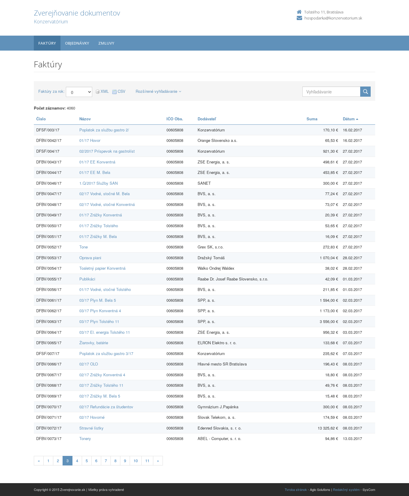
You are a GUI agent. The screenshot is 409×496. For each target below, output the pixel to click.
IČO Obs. (174, 119)
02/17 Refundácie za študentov (106, 406)
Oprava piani (90, 257)
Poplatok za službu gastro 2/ (104, 130)
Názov (85, 119)
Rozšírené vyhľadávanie (156, 91)
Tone (83, 247)
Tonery (85, 438)
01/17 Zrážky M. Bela (98, 236)
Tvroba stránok (296, 489)
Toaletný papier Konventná (102, 268)
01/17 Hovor (89, 140)
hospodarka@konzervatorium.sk (333, 18)
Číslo (41, 119)
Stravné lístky (91, 428)
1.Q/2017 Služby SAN (98, 183)
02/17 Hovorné (91, 417)
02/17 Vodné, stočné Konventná (107, 204)
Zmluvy (106, 43)
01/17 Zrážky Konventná (100, 215)
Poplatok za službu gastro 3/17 (106, 353)
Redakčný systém (346, 489)
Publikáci (87, 279)
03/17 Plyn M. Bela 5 (97, 300)
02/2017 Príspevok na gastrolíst (107, 151)
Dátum (349, 119)
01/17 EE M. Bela (94, 172)
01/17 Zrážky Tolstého (98, 225)
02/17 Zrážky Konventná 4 (102, 374)
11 (147, 460)
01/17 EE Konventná (97, 162)
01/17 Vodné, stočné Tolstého (105, 289)
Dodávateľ (207, 119)
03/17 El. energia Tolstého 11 (104, 332)
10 (136, 460)
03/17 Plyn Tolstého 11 (99, 321)
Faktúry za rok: (51, 91)
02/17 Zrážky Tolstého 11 (101, 385)
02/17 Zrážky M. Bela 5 (99, 396)
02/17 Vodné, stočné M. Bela (104, 193)
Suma (312, 119)
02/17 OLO (88, 364)
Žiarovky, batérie (93, 342)
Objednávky (77, 43)
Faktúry (47, 43)
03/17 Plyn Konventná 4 (100, 310)
